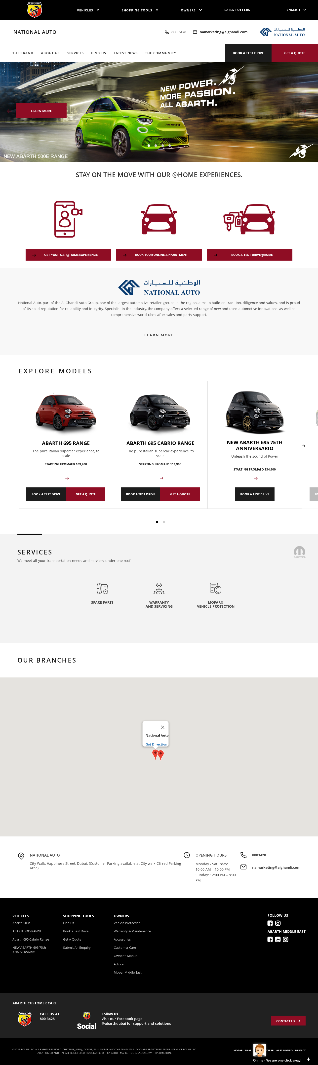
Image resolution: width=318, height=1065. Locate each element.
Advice (118, 964)
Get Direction (156, 744)
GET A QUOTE (294, 53)
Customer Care (125, 947)
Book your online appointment (161, 255)
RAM (248, 1050)
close (308, 1059)
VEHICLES (85, 10)
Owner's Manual (126, 955)
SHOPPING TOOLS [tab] (78, 915)
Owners (189, 10)
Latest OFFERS (237, 10)
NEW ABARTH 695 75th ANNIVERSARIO (29, 949)
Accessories (122, 939)
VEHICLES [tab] (20, 915)
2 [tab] (156, 145)
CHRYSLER (267, 1050)
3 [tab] (162, 145)
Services (75, 53)
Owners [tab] (121, 915)
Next (304, 111)
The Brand (23, 53)
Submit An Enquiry (77, 947)
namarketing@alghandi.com (223, 32)
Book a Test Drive (75, 931)
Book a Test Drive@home (252, 255)
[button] (160, 755)
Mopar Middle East (128, 972)
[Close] (163, 727)
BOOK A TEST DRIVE (248, 53)
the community (160, 53)
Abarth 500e (21, 923)
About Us (50, 53)
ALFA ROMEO (284, 1050)
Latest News (126, 53)
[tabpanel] (159, 112)
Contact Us (286, 1021)
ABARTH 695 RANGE (27, 931)
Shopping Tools (137, 10)
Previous (10, 111)
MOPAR (238, 1050)
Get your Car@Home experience (71, 255)
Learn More (159, 335)
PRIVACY (300, 1050)
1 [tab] (149, 145)
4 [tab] (169, 145)
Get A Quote (72, 939)
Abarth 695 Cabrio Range (30, 939)
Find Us (98, 53)
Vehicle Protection (127, 923)
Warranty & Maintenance (132, 931)
